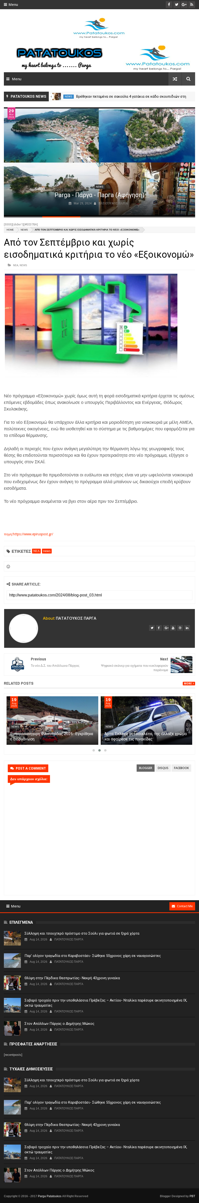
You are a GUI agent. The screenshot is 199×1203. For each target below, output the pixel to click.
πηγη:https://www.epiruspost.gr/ (28, 534)
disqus (163, 768)
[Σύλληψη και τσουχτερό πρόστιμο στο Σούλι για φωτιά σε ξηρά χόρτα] (12, 938)
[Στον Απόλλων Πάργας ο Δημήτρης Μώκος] (12, 1028)
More (188, 683)
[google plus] (166, 628)
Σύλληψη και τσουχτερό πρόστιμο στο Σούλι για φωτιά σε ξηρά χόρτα (82, 933)
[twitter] (152, 628)
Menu (13, 4)
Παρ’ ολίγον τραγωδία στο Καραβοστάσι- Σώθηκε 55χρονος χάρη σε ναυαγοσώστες (93, 956)
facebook (181, 768)
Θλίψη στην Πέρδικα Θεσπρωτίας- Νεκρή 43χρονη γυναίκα (72, 978)
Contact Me (185, 906)
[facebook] (159, 628)
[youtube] (173, 628)
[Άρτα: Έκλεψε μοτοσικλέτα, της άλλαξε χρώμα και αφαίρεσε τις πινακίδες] (146, 720)
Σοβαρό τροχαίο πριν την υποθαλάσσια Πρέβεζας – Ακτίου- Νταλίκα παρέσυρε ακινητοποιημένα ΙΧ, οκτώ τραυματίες (106, 1003)
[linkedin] (187, 628)
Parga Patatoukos (49, 1196)
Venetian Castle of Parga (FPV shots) (77, 195)
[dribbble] (180, 628)
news (68, 96)
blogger (145, 768)
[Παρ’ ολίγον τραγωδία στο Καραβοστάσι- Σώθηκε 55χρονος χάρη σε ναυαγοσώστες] (12, 960)
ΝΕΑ (15, 265)
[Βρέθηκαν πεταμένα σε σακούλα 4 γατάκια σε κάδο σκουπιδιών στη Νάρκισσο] (56, 96)
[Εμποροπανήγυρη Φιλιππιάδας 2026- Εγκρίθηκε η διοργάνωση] (52, 720)
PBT (192, 1196)
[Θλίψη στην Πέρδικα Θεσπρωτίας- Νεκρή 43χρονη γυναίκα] (12, 983)
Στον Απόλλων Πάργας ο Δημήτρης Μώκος (59, 1023)
